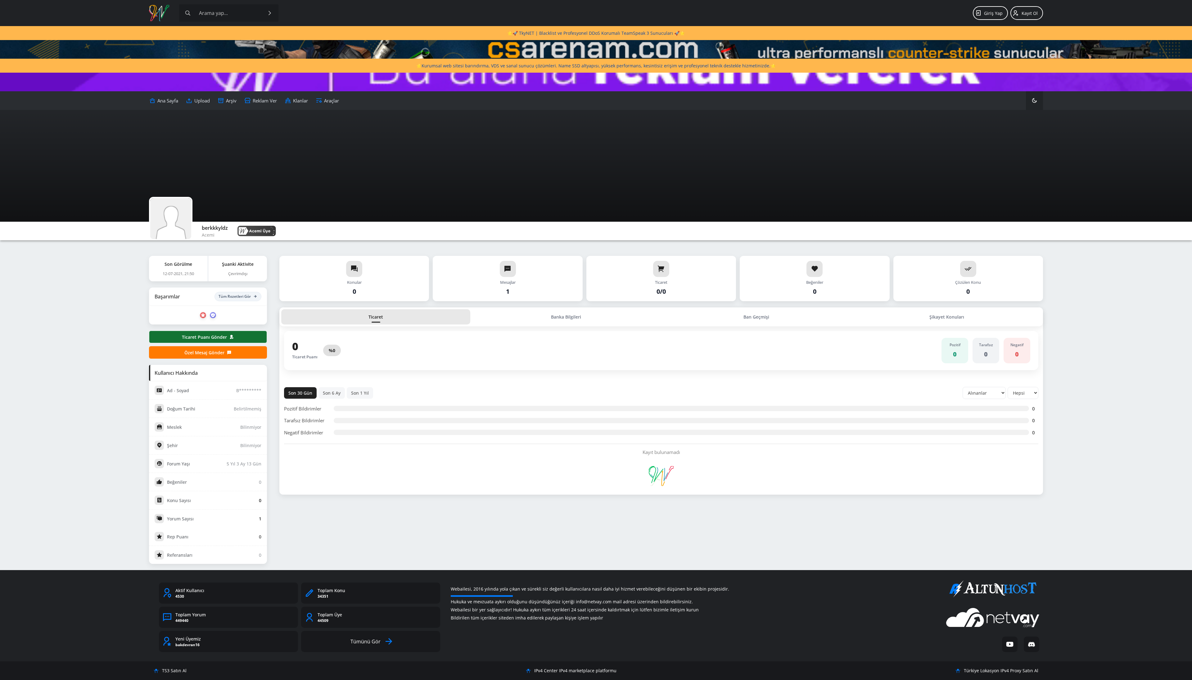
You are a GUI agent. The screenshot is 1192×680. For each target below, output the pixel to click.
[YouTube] (1010, 644)
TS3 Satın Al (174, 670)
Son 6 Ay (332, 393)
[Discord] (1031, 644)
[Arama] (188, 13)
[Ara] (270, 13)
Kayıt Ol (1030, 13)
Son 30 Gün (300, 393)
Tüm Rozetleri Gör (235, 296)
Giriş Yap (993, 13)
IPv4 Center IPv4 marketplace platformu (575, 670)
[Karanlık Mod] (1034, 100)
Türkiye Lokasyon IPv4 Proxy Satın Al (1001, 670)
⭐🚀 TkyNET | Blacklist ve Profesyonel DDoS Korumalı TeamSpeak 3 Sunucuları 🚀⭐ (596, 33)
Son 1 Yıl (360, 393)
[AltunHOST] (992, 589)
